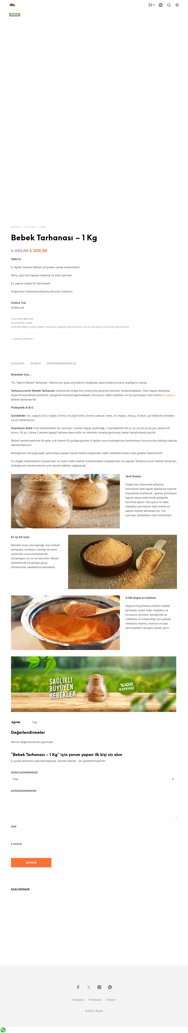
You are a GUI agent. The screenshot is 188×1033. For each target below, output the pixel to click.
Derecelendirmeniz (25, 773)
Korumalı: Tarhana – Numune (26, 940)
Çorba (42, 227)
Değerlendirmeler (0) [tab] (61, 363)
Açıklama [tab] (17, 363)
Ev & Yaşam (30, 227)
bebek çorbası (29, 327)
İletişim (111, 999)
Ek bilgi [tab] (36, 363)
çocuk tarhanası (92, 327)
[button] (151, 5)
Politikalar (95, 999)
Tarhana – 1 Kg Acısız (150, 940)
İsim (14, 827)
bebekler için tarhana (69, 327)
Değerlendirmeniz (24, 791)
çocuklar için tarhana (116, 327)
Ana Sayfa (16, 227)
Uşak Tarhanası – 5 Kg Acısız (69, 940)
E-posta (17, 844)
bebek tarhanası (47, 327)
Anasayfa (78, 999)
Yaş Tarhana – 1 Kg (106, 940)
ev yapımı (169, 395)
